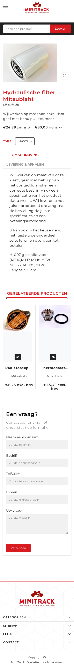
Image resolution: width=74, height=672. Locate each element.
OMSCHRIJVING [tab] (25, 155)
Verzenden (18, 548)
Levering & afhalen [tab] (25, 164)
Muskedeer (55, 662)
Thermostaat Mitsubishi (55, 368)
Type (7, 141)
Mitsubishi (19, 376)
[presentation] (6, 298)
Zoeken (60, 28)
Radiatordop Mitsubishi (19, 368)
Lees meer (45, 119)
